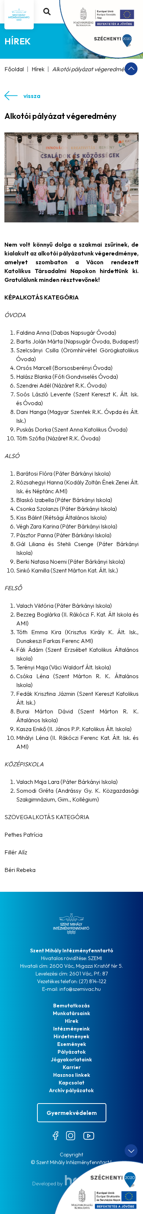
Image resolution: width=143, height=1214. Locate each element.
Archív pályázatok (71, 1090)
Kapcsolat (71, 1082)
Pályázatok (72, 1051)
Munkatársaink (71, 1013)
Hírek (38, 69)
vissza (31, 95)
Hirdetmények (71, 1036)
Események (71, 1044)
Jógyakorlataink (71, 1059)
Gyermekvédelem (72, 1112)
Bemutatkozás (71, 1005)
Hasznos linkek (71, 1075)
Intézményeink (71, 1028)
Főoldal (14, 69)
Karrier (72, 1067)
